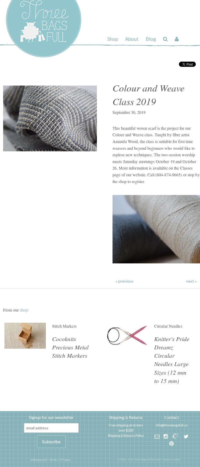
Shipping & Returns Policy (126, 435)
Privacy (65, 459)
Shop (112, 39)
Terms (53, 459)
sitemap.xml (38, 459)
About (132, 39)
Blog (151, 39)
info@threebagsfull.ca (172, 425)
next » (191, 281)
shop (24, 310)
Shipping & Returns (126, 417)
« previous (125, 281)
